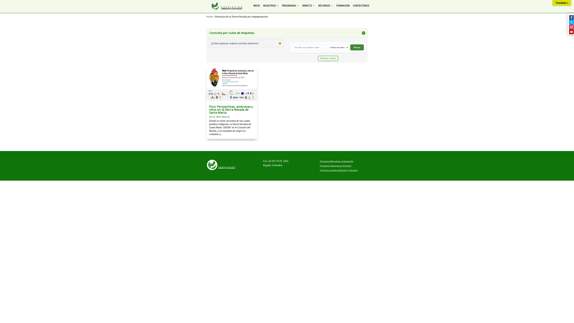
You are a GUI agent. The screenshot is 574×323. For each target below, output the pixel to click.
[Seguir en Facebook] (571, 17)
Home (209, 16)
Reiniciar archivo (328, 58)
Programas (289, 5)
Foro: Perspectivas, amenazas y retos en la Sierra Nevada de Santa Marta (231, 110)
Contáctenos (361, 5)
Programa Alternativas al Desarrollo (336, 161)
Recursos (324, 5)
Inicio (256, 5)
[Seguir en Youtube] (571, 31)
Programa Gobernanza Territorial (335, 166)
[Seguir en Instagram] (571, 27)
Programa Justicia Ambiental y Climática (339, 170)
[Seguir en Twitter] (571, 22)
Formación (343, 5)
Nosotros (269, 5)
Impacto (307, 5)
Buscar (357, 47)
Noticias (226, 117)
